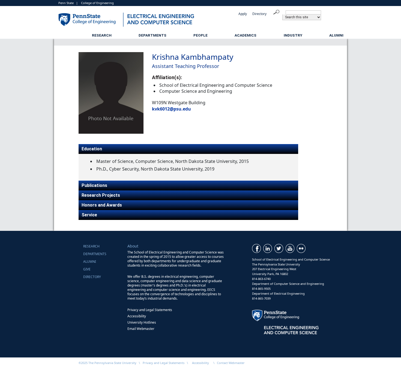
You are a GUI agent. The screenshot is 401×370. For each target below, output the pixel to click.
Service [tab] (89, 214)
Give (87, 269)
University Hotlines (141, 322)
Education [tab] (92, 148)
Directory (259, 13)
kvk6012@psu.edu (171, 109)
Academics (245, 35)
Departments (152, 35)
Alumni (336, 35)
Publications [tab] (94, 185)
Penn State (66, 3)
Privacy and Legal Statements (149, 310)
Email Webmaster (140, 328)
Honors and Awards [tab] (102, 205)
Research (102, 35)
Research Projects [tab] (101, 195)
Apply (242, 13)
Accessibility (136, 316)
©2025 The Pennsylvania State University (107, 363)
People (200, 35)
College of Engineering (97, 3)
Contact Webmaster (231, 363)
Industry (293, 35)
